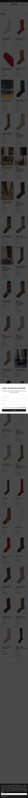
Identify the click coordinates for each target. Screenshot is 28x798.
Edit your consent (5, 796)
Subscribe (14, 410)
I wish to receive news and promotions (15, 407)
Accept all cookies (5, 794)
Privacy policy (23, 407)
